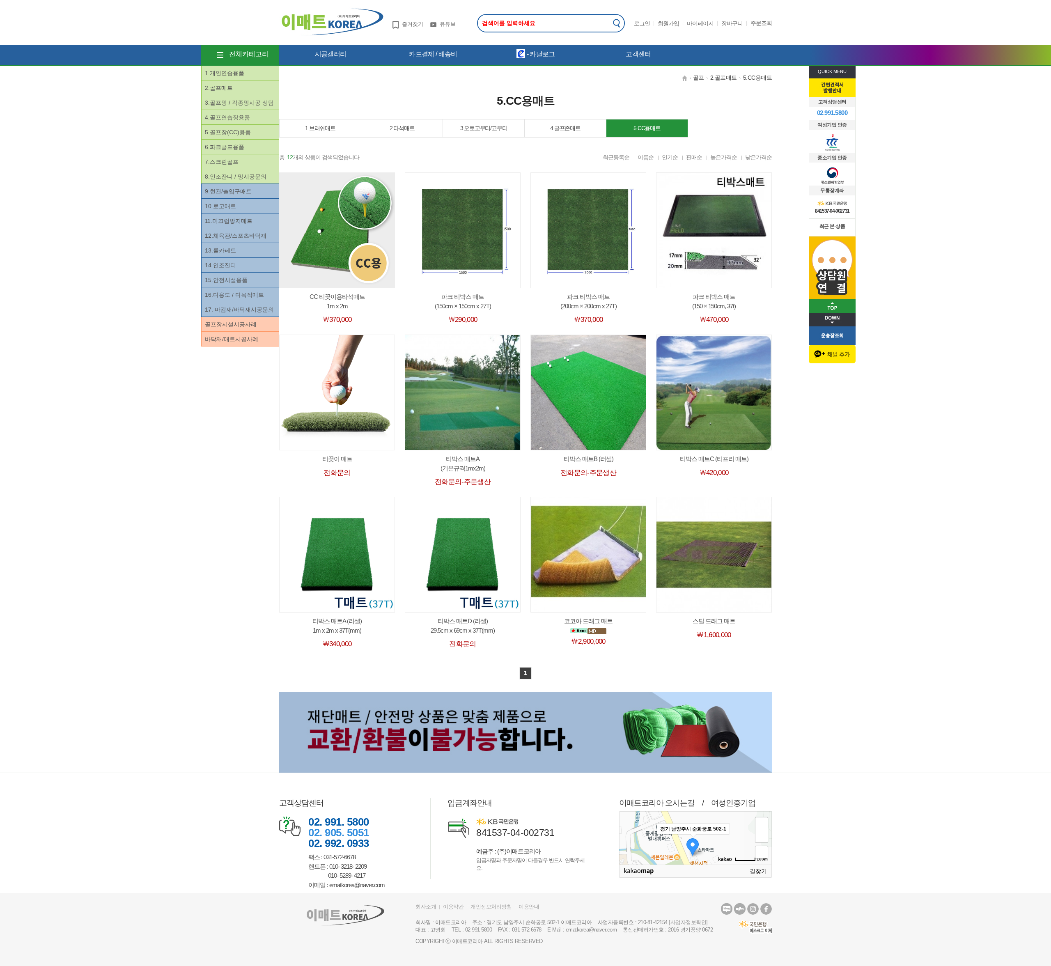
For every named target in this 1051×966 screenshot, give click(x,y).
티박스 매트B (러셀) (588, 458)
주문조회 (761, 23)
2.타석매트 (402, 128)
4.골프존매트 (565, 128)
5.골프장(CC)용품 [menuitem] (228, 132)
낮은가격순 (758, 157)
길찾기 (758, 871)
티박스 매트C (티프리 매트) (714, 458)
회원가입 (668, 23)
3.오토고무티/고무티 (483, 128)
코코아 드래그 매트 (588, 620)
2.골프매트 (723, 77)
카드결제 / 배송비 (433, 53)
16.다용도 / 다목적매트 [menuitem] (234, 294)
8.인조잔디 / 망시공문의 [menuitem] (235, 176)
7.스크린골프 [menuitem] (222, 161)
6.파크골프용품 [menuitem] (224, 147)
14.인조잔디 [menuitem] (220, 265)
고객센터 (638, 53)
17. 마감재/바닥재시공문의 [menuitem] (239, 309)
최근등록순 (616, 157)
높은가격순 (723, 157)
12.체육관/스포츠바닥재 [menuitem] (235, 235)
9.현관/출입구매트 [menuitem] (228, 191)
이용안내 (529, 907)
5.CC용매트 (757, 77)
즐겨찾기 (412, 24)
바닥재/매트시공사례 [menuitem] (231, 339)
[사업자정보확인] (688, 922)
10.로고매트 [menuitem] (220, 206)
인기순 (670, 157)
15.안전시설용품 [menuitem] (226, 280)
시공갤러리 (331, 53)
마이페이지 (700, 23)
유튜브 (448, 24)
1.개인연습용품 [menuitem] (224, 73)
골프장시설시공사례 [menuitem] (231, 324)
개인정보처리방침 (491, 907)
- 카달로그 (540, 53)
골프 (698, 77)
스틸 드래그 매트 (714, 620)
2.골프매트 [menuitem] (219, 88)
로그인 (642, 23)
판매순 (694, 157)
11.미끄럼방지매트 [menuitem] (228, 221)
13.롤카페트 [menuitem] (220, 250)
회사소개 (425, 907)
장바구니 (732, 23)
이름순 (646, 157)
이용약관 (453, 907)
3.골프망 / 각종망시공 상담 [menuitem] (239, 102)
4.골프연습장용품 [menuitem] (227, 117)
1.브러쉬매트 (320, 128)
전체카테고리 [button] (248, 53)
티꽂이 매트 (337, 458)
